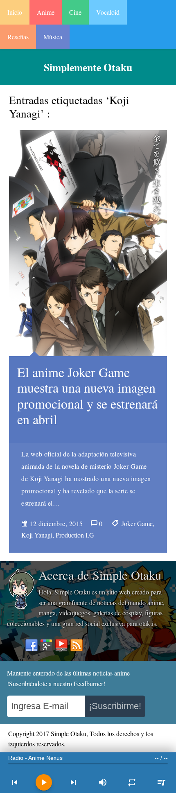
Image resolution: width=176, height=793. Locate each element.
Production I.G (75, 535)
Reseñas (18, 36)
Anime (45, 12)
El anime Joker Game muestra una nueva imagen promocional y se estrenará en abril (87, 395)
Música (52, 36)
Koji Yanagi (36, 535)
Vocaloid (108, 12)
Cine (75, 12)
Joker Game (137, 523)
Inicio (14, 12)
